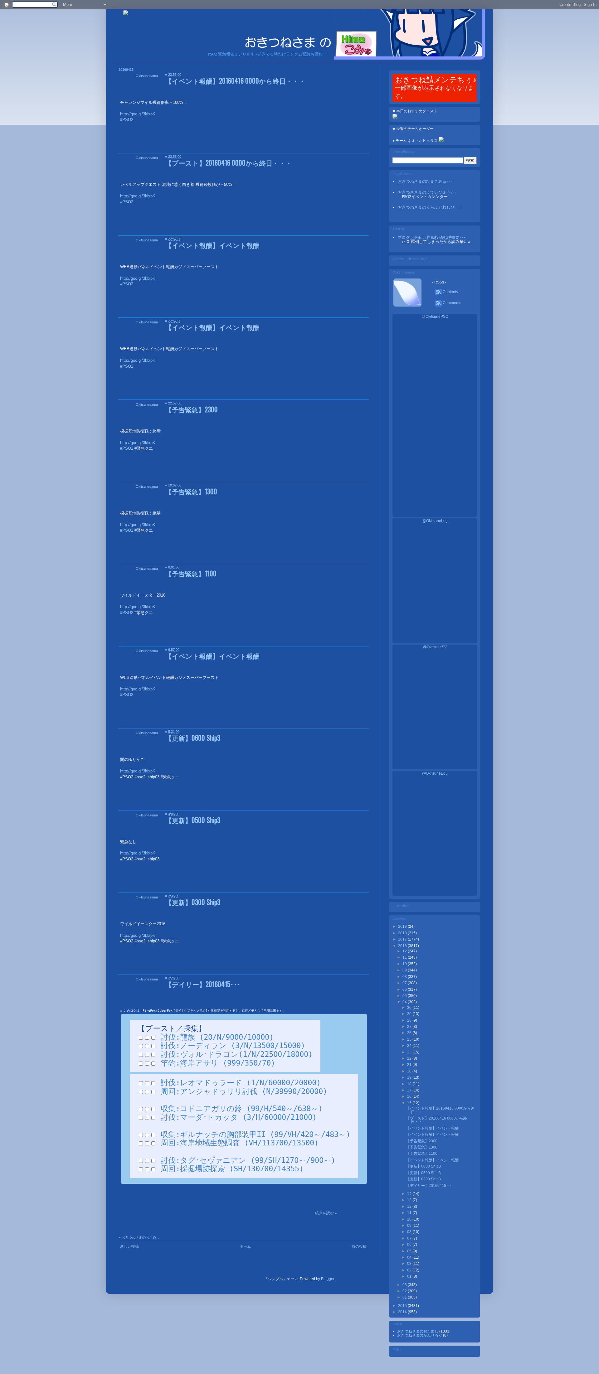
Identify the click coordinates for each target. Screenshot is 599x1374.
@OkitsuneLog (435, 521)
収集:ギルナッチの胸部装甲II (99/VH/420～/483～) (255, 1134)
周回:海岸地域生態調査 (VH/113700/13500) (240, 1143)
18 (409, 1084)
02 (405, 1291)
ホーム (245, 1246)
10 (405, 964)
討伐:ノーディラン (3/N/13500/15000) (233, 1045)
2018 (403, 933)
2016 (403, 946)
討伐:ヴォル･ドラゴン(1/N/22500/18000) (237, 1054)
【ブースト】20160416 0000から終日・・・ (228, 162)
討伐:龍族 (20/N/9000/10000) (217, 1037)
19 (409, 1077)
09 (405, 970)
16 (409, 1096)
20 (409, 1071)
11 (405, 957)
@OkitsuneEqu (435, 773)
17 (409, 1090)
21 (409, 1064)
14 (409, 1194)
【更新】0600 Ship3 (192, 738)
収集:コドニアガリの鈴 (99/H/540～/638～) (242, 1108)
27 (409, 1026)
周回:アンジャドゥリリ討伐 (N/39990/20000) (244, 1091)
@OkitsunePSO (435, 316)
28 (409, 1020)
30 (409, 1007)
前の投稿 (359, 1246)
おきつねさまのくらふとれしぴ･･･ (429, 207)
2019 (403, 926)
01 (405, 1297)
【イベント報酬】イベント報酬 (212, 245)
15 (409, 1103)
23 (409, 1052)
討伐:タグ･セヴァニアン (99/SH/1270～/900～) (248, 1160)
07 (405, 983)
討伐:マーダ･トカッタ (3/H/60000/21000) (239, 1117)
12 (405, 951)
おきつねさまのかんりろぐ (420, 1335)
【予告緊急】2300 (191, 409)
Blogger (327, 1279)
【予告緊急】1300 (191, 491)
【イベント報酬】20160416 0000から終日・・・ (235, 80)
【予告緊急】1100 (191, 573)
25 (409, 1039)
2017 (403, 939)
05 (405, 996)
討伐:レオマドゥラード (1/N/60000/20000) (241, 1082)
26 (409, 1033)
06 (405, 989)
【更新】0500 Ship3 (192, 820)
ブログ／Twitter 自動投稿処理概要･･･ (432, 237)
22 (409, 1058)
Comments (451, 303)
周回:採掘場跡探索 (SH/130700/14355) (232, 1168)
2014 (403, 1312)
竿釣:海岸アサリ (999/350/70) (218, 1063)
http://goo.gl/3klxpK (137, 771)
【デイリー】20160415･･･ (203, 984)
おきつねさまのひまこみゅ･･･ (425, 181)
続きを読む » (326, 1213)
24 (409, 1045)
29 (409, 1014)
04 (405, 1002)
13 (409, 1200)
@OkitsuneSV (435, 647)
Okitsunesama (147, 76)
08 (405, 977)
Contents (450, 292)
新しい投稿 (129, 1246)
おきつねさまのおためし (140, 1237)
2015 (403, 1306)
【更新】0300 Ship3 (192, 902)
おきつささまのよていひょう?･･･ (428, 192)
